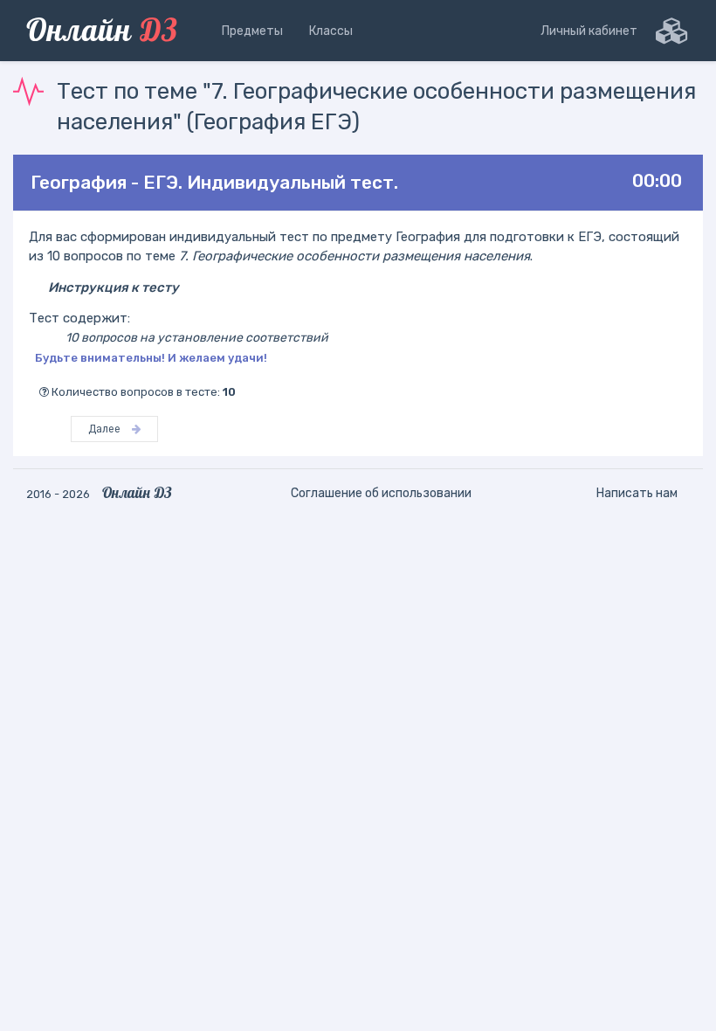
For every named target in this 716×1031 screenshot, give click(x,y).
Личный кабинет (588, 31)
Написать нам (637, 493)
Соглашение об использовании (381, 493)
